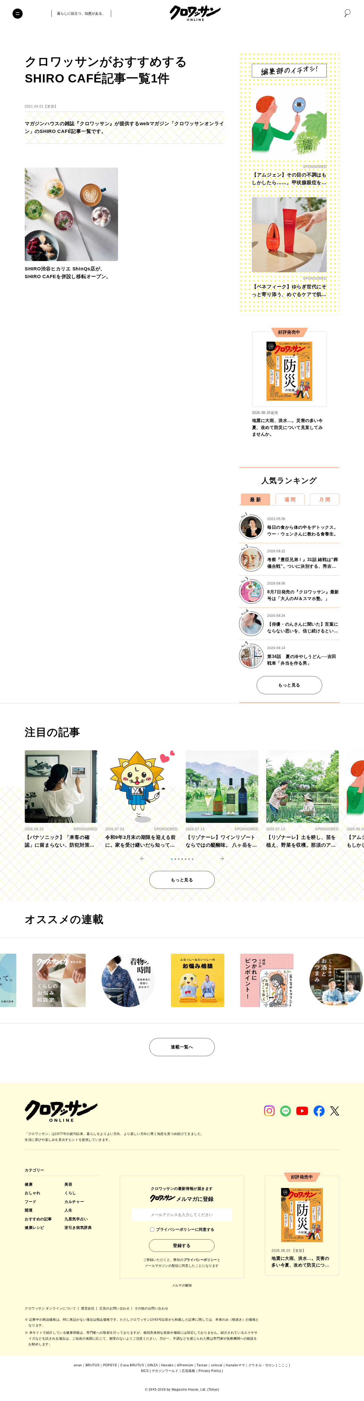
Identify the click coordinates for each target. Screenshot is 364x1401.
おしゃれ (32, 1193)
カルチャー (74, 1201)
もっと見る (289, 685)
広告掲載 (188, 1371)
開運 (29, 1210)
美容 (68, 1184)
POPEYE (110, 1365)
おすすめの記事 (38, 1219)
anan (78, 1365)
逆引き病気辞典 (78, 1227)
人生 (68, 1210)
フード (31, 1201)
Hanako (167, 1365)
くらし (70, 1193)
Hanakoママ (235, 1365)
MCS (145, 1371)
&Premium (185, 1365)
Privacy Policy (210, 1371)
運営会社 (88, 1308)
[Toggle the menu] (18, 14)
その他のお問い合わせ (151, 1308)
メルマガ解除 (182, 1285)
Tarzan (202, 1365)
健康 (29, 1184)
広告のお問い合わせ (115, 1308)
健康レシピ (34, 1227)
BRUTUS (93, 1365)
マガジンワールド (165, 1371)
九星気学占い (76, 1219)
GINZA (152, 1365)
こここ (283, 1365)
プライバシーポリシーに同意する (185, 1229)
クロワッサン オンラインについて (51, 1308)
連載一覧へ (182, 1047)
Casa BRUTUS (132, 1365)
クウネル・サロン (261, 1365)
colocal (217, 1365)
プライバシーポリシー (200, 1260)
